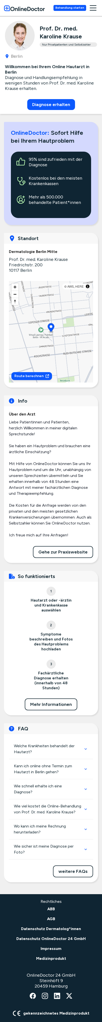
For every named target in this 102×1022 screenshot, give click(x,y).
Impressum (51, 948)
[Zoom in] (15, 287)
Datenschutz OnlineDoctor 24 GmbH (51, 938)
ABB (51, 909)
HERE (79, 286)
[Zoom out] (15, 294)
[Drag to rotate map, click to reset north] (15, 301)
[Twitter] (69, 996)
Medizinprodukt (51, 958)
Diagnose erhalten (51, 104)
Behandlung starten (69, 7)
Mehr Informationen (51, 704)
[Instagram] (45, 996)
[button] (51, 328)
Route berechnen (29, 376)
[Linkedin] (57, 996)
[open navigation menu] (93, 8)
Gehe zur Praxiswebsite (63, 552)
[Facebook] (33, 996)
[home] (24, 8)
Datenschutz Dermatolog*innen (51, 928)
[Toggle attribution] (88, 286)
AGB (51, 918)
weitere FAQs (73, 871)
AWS (70, 286)
